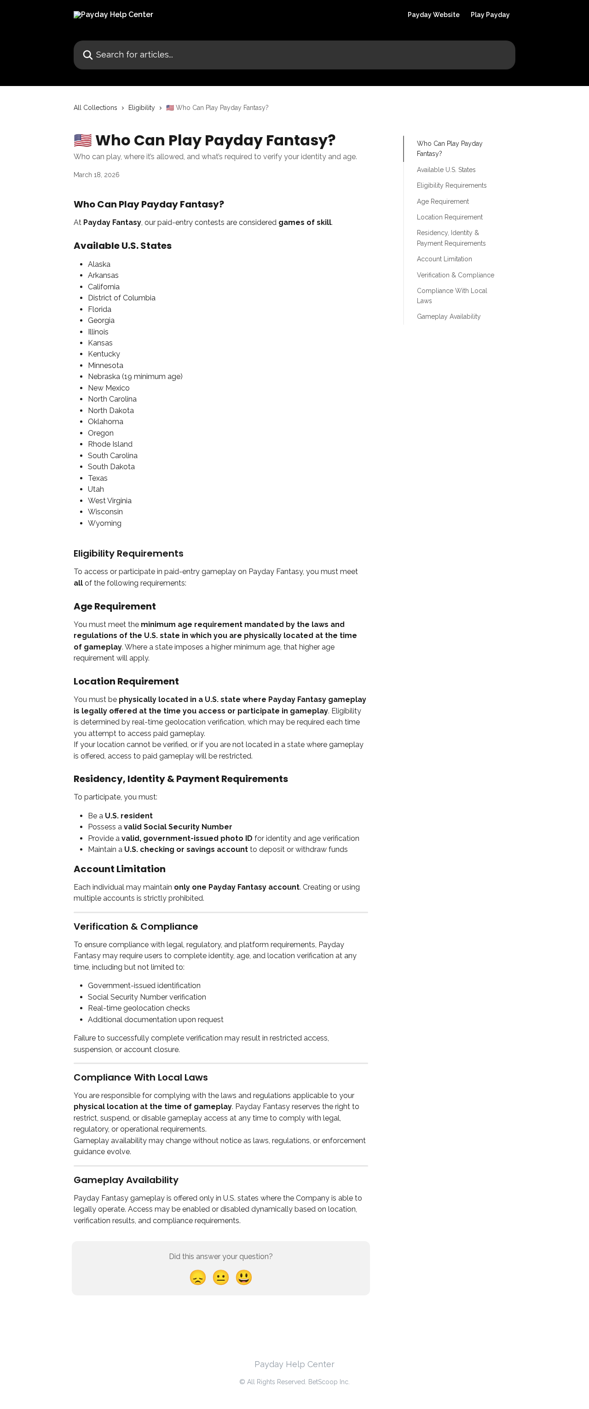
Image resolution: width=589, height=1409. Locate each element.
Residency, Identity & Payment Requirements (451, 238)
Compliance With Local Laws (452, 296)
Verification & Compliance (455, 274)
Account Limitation (444, 259)
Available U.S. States (446, 169)
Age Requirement (443, 201)
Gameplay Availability (449, 316)
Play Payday (490, 15)
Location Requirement (450, 217)
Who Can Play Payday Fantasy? (450, 148)
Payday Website (434, 15)
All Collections (95, 107)
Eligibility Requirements (452, 185)
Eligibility (141, 107)
